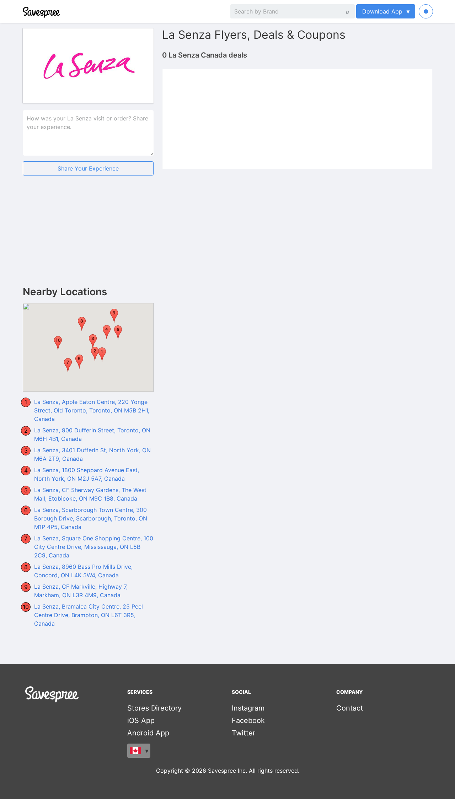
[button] (93, 341)
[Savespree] (23, 11)
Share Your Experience (88, 168)
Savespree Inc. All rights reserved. (253, 770)
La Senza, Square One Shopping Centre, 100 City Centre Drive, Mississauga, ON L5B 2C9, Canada (93, 547)
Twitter (243, 733)
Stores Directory (154, 708)
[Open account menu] (426, 11)
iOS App (141, 720)
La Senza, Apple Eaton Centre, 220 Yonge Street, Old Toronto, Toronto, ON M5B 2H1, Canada (91, 410)
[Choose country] (138, 751)
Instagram (248, 708)
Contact (349, 708)
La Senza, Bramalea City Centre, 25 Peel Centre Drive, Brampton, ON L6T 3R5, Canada (88, 615)
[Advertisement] (88, 236)
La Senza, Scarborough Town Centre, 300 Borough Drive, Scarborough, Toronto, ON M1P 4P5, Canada (90, 518)
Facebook (248, 720)
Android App (148, 733)
